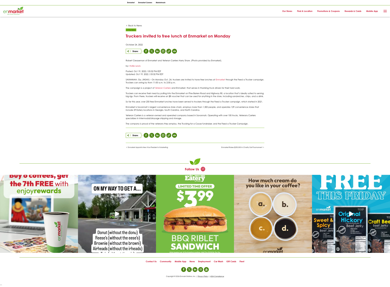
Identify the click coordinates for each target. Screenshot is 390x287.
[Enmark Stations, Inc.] (10, 11)
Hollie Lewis (135, 66)
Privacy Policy (203, 276)
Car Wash (218, 261)
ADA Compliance (217, 276)
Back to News (135, 25)
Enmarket (131, 3)
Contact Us (151, 261)
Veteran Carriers (163, 88)
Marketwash (160, 3)
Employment (204, 261)
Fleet (241, 261)
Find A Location (304, 11)
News (192, 261)
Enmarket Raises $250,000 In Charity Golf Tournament (241, 147)
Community (165, 261)
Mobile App (372, 11)
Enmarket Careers (145, 3)
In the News (131, 30)
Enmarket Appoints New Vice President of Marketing (148, 147)
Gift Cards (231, 261)
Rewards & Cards (353, 11)
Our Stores (287, 11)
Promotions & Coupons (328, 11)
